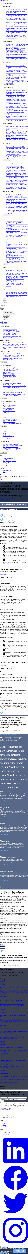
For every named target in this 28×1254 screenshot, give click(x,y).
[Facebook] (15, 1190)
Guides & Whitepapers (8, 436)
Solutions (6, 159)
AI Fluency (7, 377)
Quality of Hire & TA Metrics (12, 336)
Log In (4, 301)
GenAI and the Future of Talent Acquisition (13, 343)
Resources (6, 214)
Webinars (5, 434)
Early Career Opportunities (9, 461)
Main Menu (4, 323)
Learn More (3, 574)
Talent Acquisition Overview (10, 329)
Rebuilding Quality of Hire (11, 345)
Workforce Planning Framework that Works (14, 394)
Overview (5, 404)
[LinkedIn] (15, 1164)
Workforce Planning (9, 370)
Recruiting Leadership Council (10, 330)
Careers (5, 459)
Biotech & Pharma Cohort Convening (12, 358)
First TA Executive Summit (11, 354)
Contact (5, 302)
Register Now (3, 479)
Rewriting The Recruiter (9, 359)
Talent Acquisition (8, 3)
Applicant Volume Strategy (9, 376)
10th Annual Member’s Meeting (12, 392)
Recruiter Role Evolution (11, 332)
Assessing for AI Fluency (11, 387)
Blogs (4, 437)
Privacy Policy (6, 1132)
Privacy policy (4, 1253)
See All (2, 982)
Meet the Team (6, 462)
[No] (8, 1253)
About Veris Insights (8, 458)
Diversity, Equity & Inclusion (10, 463)
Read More (3, 904)
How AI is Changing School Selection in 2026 (14, 386)
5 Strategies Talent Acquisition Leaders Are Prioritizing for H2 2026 (13, 356)
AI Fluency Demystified (10, 395)
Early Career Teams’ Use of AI (10, 447)
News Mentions (7, 470)
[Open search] (4, 299)
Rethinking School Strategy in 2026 (12, 383)
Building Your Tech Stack (9, 333)
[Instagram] (15, 1244)
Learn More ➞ (4, 801)
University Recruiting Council (10, 369)
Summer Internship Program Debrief (12, 448)
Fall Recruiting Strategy (9, 373)
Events (4, 433)
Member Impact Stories (9, 337)
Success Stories (7, 438)
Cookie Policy (6, 1134)
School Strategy (7, 372)
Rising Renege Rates (8, 384)
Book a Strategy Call (5, 499)
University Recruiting (8, 84)
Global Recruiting (9, 375)
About (5, 264)
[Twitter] (15, 1215)
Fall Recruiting (6, 412)
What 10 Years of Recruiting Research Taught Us (15, 344)
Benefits (5, 465)
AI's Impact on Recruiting (9, 334)
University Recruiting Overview (11, 368)
